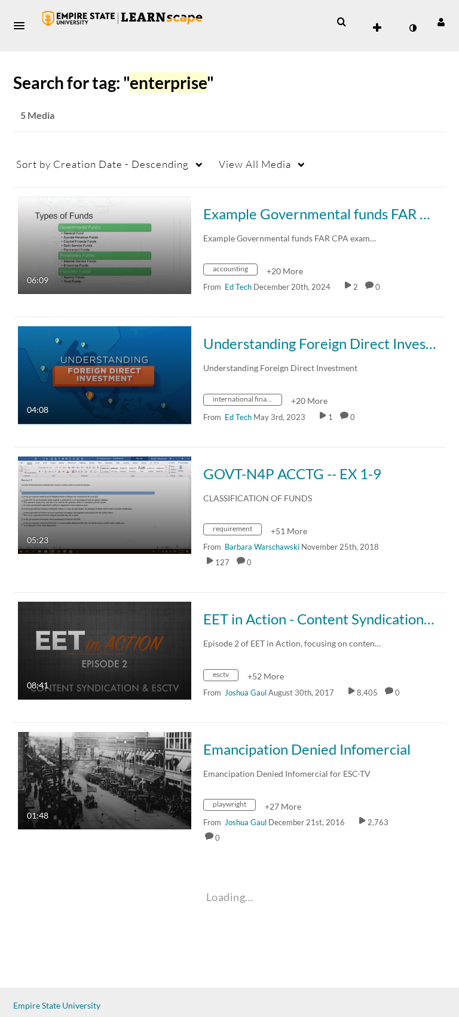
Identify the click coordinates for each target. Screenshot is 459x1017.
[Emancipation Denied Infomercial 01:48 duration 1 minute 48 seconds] (104, 779)
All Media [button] (255, 164)
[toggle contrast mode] (412, 28)
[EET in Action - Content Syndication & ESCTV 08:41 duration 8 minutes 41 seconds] (104, 650)
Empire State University (56, 1005)
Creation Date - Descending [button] (102, 164)
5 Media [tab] (37, 115)
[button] (22, 25)
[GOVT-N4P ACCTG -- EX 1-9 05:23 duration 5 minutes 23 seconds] (104, 504)
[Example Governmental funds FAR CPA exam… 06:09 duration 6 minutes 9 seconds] (104, 244)
